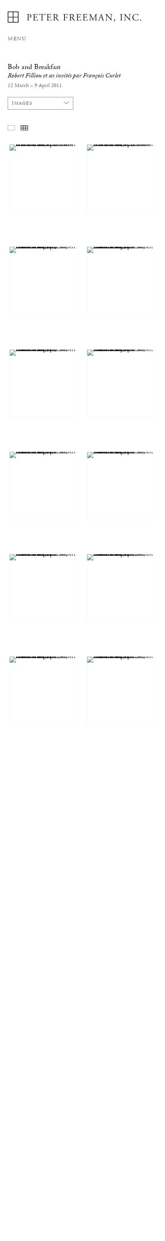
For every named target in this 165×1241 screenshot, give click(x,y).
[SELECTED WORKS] (11, 127)
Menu (17, 38)
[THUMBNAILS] (24, 127)
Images (22, 103)
